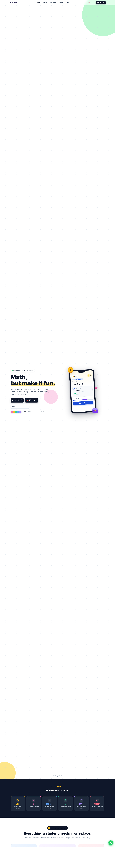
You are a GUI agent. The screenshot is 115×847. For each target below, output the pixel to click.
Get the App (100, 2)
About (45, 2)
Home (38, 2)
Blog (68, 2)
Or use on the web (20, 407)
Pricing (61, 2)
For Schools (53, 2)
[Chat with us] (110, 842)
